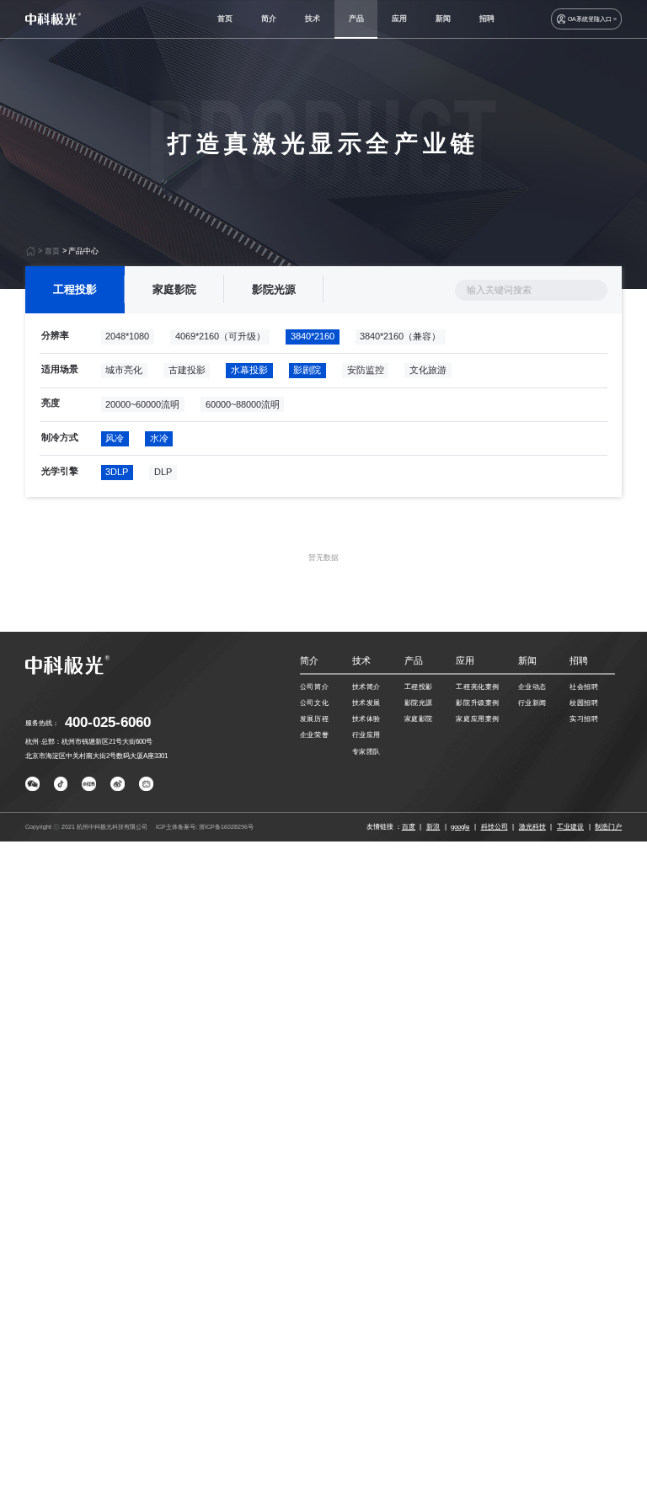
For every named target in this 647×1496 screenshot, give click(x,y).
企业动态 (532, 686)
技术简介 (366, 686)
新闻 (443, 18)
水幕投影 (249, 370)
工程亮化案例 (477, 686)
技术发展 (366, 702)
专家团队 (366, 751)
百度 (408, 827)
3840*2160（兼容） (400, 336)
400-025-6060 (108, 722)
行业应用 (366, 734)
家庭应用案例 (477, 718)
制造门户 (608, 827)
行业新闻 (532, 702)
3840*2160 (312, 336)
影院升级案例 (477, 702)
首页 (225, 18)
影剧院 (307, 370)
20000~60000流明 (142, 404)
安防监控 (365, 370)
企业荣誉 (314, 734)
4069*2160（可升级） (220, 336)
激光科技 (532, 827)
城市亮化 (123, 370)
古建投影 (187, 370)
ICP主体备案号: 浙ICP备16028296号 (205, 827)
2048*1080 (127, 336)
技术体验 (366, 718)
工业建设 (570, 827)
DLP (163, 472)
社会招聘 (583, 686)
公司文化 (314, 702)
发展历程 (314, 718)
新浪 (433, 827)
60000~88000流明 (243, 404)
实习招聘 (583, 718)
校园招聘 (583, 702)
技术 (312, 18)
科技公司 (494, 827)
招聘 (487, 18)
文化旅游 (427, 370)
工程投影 (75, 289)
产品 (356, 18)
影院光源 (274, 289)
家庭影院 (174, 289)
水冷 (159, 438)
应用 (399, 18)
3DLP (116, 472)
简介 (268, 18)
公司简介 (314, 686)
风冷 (114, 438)
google (460, 827)
